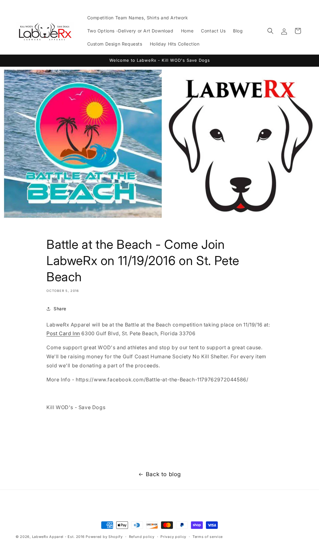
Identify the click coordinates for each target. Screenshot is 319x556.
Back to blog (163, 474)
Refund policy (142, 536)
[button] (270, 31)
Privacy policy (173, 536)
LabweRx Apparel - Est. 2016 (58, 536)
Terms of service (208, 536)
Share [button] (60, 308)
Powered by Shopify (104, 536)
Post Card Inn (63, 333)
